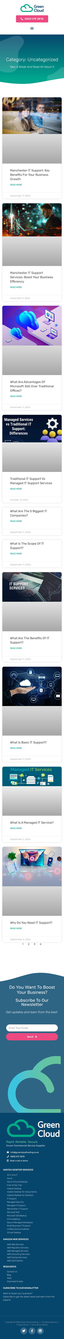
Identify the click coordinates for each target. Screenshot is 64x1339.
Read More (16, 185)
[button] (32, 28)
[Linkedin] (40, 1331)
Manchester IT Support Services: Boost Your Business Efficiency (31, 277)
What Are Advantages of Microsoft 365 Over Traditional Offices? (32, 386)
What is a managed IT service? (32, 822)
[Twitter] (23, 1331)
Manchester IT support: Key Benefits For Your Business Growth (30, 174)
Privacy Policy (22, 1325)
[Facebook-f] (32, 1331)
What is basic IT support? (28, 742)
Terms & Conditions (39, 1325)
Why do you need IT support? (31, 922)
